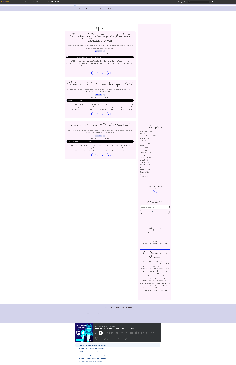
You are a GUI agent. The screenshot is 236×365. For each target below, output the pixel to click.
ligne (86, 91)
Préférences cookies (184, 313)
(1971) (145, 138)
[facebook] (179, 2)
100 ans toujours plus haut (75, 45)
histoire (117, 89)
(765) (144, 174)
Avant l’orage (78, 89)
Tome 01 (107, 91)
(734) (145, 177)
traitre (106, 132)
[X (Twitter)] (182, 2)
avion (106, 45)
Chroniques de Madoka (60, 313)
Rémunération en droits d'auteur (139, 313)
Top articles (103, 313)
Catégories (88, 8)
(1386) (144, 150)
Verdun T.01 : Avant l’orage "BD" (100, 84)
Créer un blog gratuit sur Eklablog (89, 313)
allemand (70, 89)
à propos (122, 338)
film (104, 130)
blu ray (70, 130)
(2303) (143, 133)
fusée (122, 45)
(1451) (144, 145)
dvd (87, 130)
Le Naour (130, 89)
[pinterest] (185, 2)
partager (112, 338)
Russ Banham (95, 48)
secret (101, 132)
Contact (108, 8)
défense (116, 45)
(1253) (145, 157)
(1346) (145, 153)
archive (96, 45)
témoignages (109, 48)
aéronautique (89, 45)
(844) (145, 165)
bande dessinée (88, 89)
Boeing (111, 45)
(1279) (145, 155)
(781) (145, 169)
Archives (99, 8)
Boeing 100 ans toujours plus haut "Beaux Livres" (100, 38)
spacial (102, 48)
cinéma (77, 130)
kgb (124, 130)
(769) (144, 172)
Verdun (112, 91)
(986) (144, 160)
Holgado (123, 89)
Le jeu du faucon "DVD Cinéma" (100, 125)
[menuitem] (78, 8)
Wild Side (111, 132)
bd (94, 89)
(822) (143, 167)
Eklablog (128, 308)
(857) (145, 162)
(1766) (143, 141)
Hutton (108, 130)
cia (74, 130)
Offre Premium (154, 313)
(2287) (148, 136)
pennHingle (95, 132)
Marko (101, 91)
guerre (112, 89)
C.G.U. (127, 313)
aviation (101, 45)
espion (91, 130)
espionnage (98, 130)
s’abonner (101, 338)
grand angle (105, 89)
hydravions (127, 45)
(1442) (144, 148)
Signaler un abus (119, 313)
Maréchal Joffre (94, 91)
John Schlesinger (116, 130)
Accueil (78, 8)
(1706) (145, 143)
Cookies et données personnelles (168, 313)
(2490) (146, 131)
